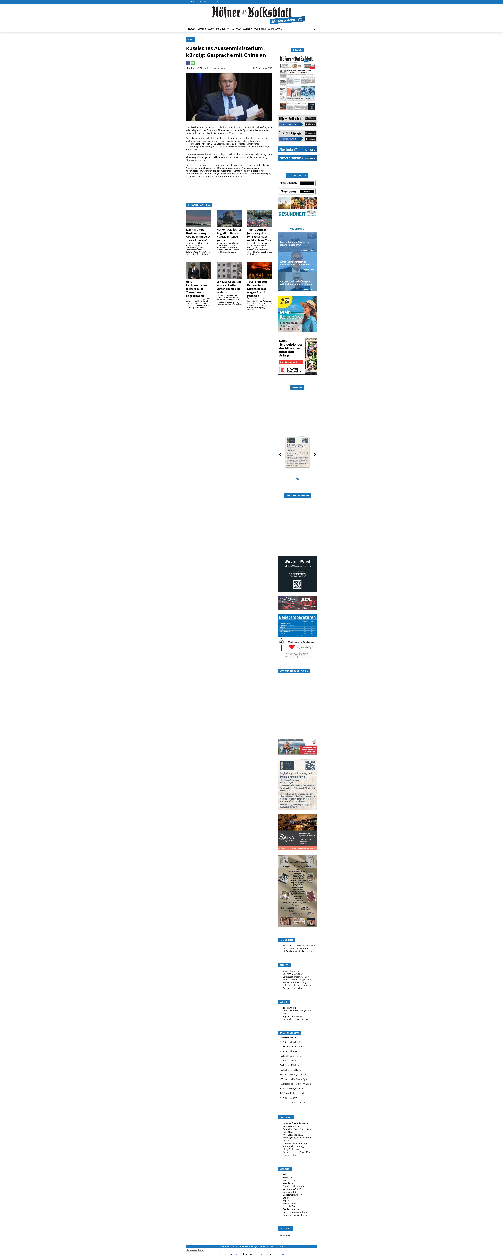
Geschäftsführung (292, 971)
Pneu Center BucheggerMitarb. (298, 979)
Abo (210, 28)
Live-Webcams (206, 2)
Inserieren (222, 28)
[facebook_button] (314, 2)
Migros (286, 1200)
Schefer (286, 1197)
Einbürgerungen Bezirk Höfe (297, 1137)
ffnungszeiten (290, 1155)
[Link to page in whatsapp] (193, 63)
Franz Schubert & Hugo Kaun (297, 1010)
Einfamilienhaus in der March (297, 951)
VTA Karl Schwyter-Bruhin (292, 1088)
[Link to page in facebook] (188, 63)
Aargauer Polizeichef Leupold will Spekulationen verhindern (296, 283)
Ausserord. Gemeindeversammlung (295, 1142)
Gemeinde (297, 1235)
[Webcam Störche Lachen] (297, 722)
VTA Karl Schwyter (289, 1051)
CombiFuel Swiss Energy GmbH (298, 1129)
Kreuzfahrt (288, 1177)
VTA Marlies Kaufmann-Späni (294, 1079)
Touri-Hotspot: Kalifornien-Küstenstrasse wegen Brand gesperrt (257, 289)
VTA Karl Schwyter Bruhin (292, 1042)
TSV (285, 1174)
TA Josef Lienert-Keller (291, 1055)
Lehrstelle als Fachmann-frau (297, 985)
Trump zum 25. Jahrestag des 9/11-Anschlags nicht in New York (259, 235)
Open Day (288, 1013)
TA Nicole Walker (288, 1037)
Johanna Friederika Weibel (296, 1123)
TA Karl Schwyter (288, 1060)
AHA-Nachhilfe (290, 1203)
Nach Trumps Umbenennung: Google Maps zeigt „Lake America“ (198, 235)
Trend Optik (289, 1183)
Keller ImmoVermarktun (295, 1212)
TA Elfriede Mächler (289, 1065)
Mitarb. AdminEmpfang (294, 982)
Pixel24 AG (288, 1131)
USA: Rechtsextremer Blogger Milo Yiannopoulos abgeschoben (197, 289)
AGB (281, 1246)
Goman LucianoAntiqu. (294, 1186)
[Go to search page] (313, 29)
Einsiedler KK (289, 1192)
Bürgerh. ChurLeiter (293, 973)
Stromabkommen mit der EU (297, 1019)
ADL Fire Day (289, 1180)
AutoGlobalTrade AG (293, 1134)
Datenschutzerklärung (195, 1250)
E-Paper (219, 2)
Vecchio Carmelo (291, 1126)
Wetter (193, 2)
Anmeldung (275, 28)
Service (236, 28)
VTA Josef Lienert (288, 1097)
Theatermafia (289, 1007)
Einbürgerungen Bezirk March (297, 1152)
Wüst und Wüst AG (292, 1189)
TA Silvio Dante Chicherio (292, 1102)
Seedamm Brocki (291, 1209)
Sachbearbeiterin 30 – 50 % (296, 976)
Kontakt (229, 2)
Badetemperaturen (292, 1194)
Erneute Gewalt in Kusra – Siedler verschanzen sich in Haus (229, 287)
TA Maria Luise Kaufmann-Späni (295, 1083)
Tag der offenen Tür (293, 1016)
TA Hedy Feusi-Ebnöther (292, 1046)
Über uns (259, 28)
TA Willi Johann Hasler (291, 1069)
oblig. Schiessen (291, 1149)
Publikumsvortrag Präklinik (296, 1215)
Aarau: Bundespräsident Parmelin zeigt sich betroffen (295, 263)
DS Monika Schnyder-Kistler (293, 1074)
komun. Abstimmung (293, 1146)
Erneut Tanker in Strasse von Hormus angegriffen (295, 243)
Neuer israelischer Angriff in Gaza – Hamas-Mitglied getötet (229, 235)
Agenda (247, 28)
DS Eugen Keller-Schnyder (293, 1093)
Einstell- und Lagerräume (295, 948)
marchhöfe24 (289, 1206)
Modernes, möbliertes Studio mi (299, 945)
